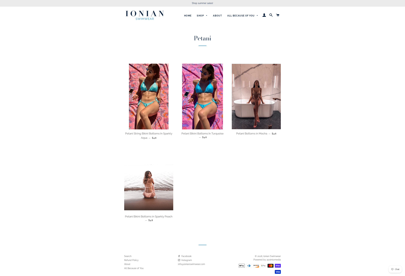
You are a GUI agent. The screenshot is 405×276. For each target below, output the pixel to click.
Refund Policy (131, 260)
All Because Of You (241, 15)
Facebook (186, 256)
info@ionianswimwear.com (191, 264)
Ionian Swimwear (272, 256)
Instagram (186, 260)
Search (127, 256)
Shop (201, 15)
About (217, 15)
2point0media (274, 259)
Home (188, 15)
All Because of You (133, 268)
